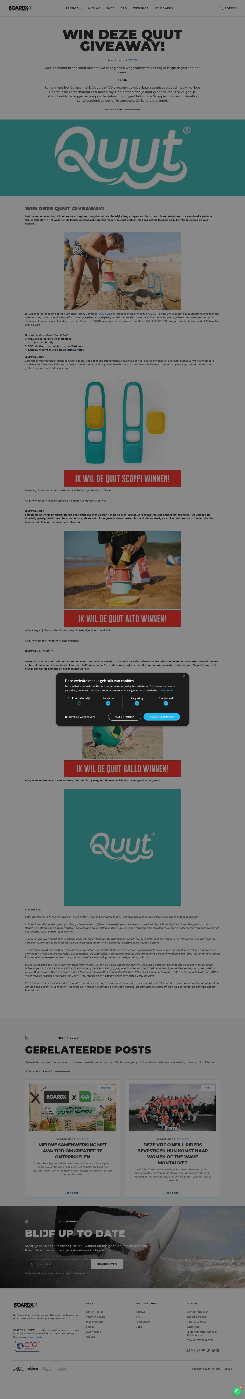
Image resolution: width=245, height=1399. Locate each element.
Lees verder (166, 690)
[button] (80, 716)
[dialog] (122, 699)
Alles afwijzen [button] (125, 716)
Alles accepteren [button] (162, 716)
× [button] (183, 676)
